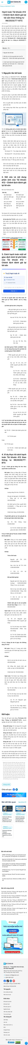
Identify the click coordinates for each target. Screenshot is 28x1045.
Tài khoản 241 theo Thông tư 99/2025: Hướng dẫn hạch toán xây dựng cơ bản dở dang (14, 896)
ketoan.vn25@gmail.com (12, 975)
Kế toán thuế (6, 1004)
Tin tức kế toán (7, 1014)
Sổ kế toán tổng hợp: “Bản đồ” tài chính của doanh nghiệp (13, 875)
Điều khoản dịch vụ (8, 1024)
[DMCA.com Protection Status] (18, 1042)
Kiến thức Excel (7, 994)
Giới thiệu (6, 1019)
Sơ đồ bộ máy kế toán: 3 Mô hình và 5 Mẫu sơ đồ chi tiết (14, 879)
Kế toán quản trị (7, 1006)
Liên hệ (5, 1022)
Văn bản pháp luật (8, 1011)
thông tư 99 (6, 784)
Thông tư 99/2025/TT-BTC (7, 6)
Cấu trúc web (7, 1035)
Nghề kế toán (7, 1009)
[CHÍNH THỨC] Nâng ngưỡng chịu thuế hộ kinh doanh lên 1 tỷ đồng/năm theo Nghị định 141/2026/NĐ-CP (14, 855)
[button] (26, 2)
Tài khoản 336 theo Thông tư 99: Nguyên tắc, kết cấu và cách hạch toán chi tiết (14, 892)
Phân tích (13, 291)
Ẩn (8, 48)
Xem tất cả (21, 802)
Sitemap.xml (6, 1032)
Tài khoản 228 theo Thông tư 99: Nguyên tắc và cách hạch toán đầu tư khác (14, 909)
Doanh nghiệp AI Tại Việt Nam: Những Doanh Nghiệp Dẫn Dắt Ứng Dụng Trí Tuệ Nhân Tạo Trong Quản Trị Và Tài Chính (14, 865)
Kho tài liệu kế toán (8, 992)
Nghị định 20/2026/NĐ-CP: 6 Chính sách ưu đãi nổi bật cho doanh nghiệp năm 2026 (14, 860)
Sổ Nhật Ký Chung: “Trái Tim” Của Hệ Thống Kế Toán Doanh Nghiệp (14, 870)
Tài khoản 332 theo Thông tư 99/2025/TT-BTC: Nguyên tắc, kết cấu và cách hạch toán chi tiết (14, 900)
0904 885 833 (9, 977)
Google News (7, 1029)
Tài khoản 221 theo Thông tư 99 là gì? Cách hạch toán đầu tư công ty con (14, 904)
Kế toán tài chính (7, 1001)
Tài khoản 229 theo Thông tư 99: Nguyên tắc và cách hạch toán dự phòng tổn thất (14, 913)
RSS (5, 1027)
